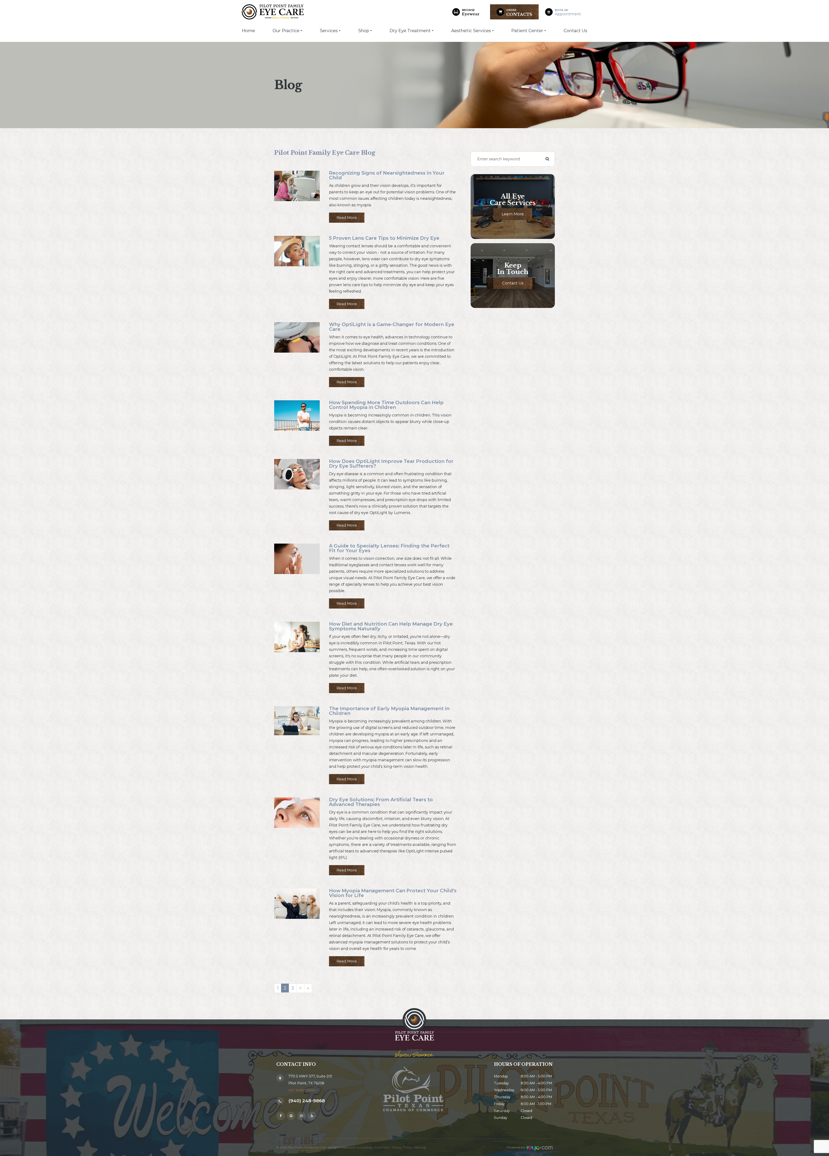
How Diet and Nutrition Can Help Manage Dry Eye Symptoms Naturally (391, 626)
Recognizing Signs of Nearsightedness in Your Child (387, 175)
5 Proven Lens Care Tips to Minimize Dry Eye (384, 238)
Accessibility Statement (372, 1147)
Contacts (519, 12)
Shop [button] (363, 30)
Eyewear (470, 12)
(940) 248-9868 (306, 1100)
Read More (347, 217)
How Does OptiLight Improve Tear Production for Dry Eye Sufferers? (391, 463)
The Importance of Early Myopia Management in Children (389, 711)
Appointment (568, 12)
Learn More (513, 214)
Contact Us (575, 30)
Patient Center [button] (527, 30)
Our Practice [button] (286, 30)
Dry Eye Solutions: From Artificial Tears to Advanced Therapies (381, 802)
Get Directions (301, 1090)
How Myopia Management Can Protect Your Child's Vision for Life (393, 893)
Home (248, 30)
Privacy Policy (401, 1147)
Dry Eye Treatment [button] (410, 30)
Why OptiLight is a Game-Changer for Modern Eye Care (391, 327)
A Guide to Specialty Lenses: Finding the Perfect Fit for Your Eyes (389, 548)
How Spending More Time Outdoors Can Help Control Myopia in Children (386, 405)
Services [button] (329, 30)
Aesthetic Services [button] (471, 30)
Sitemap (420, 1147)
